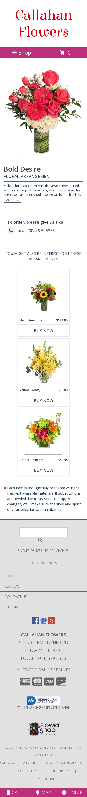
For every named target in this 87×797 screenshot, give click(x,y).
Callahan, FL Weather (19, 763)
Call (16, 793)
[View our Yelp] (51, 623)
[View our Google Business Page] (43, 623)
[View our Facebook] (35, 623)
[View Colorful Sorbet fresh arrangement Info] (43, 432)
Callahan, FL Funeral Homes (31, 747)
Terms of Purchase (57, 771)
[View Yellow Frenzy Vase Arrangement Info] (43, 362)
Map (45, 793)
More (9, 200)
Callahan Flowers (43, 23)
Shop (25, 52)
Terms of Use (43, 779)
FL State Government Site (64, 763)
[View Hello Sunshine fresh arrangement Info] (43, 292)
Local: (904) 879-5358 (43, 658)
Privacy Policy (23, 771)
